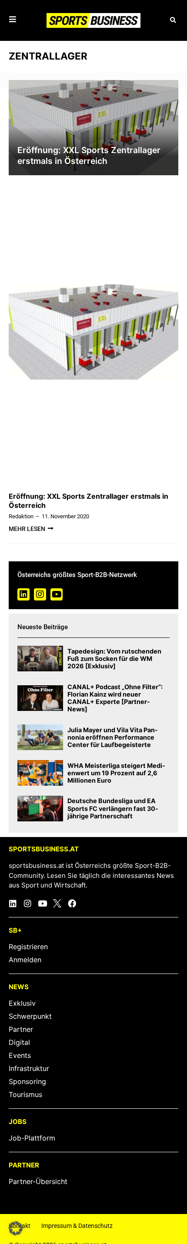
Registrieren (28, 946)
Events (20, 1055)
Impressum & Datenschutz (77, 1226)
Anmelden (25, 959)
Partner (21, 1029)
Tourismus (25, 1094)
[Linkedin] (23, 594)
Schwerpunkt (30, 1016)
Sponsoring (27, 1081)
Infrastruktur (29, 1068)
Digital (19, 1042)
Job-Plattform (32, 1138)
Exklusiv (22, 1003)
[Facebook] (72, 903)
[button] (172, 20)
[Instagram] (40, 594)
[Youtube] (56, 594)
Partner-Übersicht (38, 1181)
